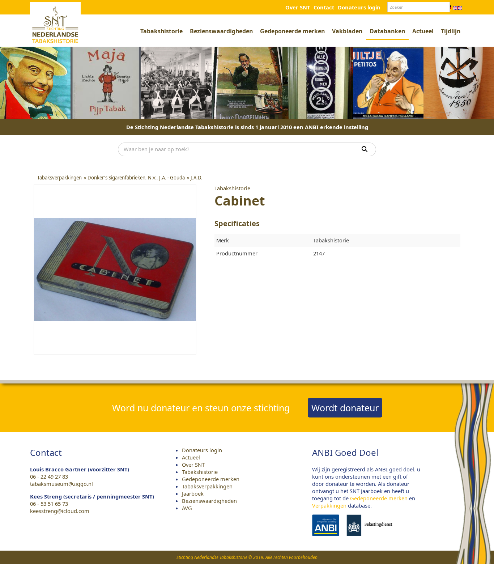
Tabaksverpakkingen (207, 486)
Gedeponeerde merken (292, 31)
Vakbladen (347, 31)
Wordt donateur (345, 408)
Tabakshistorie (161, 31)
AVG (187, 508)
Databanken (387, 31)
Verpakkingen (329, 505)
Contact (324, 7)
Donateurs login (359, 7)
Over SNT (297, 7)
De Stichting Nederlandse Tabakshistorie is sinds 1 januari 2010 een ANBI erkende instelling (247, 127)
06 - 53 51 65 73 (49, 503)
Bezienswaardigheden (221, 31)
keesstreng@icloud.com (59, 510)
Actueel (423, 31)
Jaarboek (193, 493)
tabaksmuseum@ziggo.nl (61, 483)
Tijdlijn (450, 31)
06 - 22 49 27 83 (49, 476)
